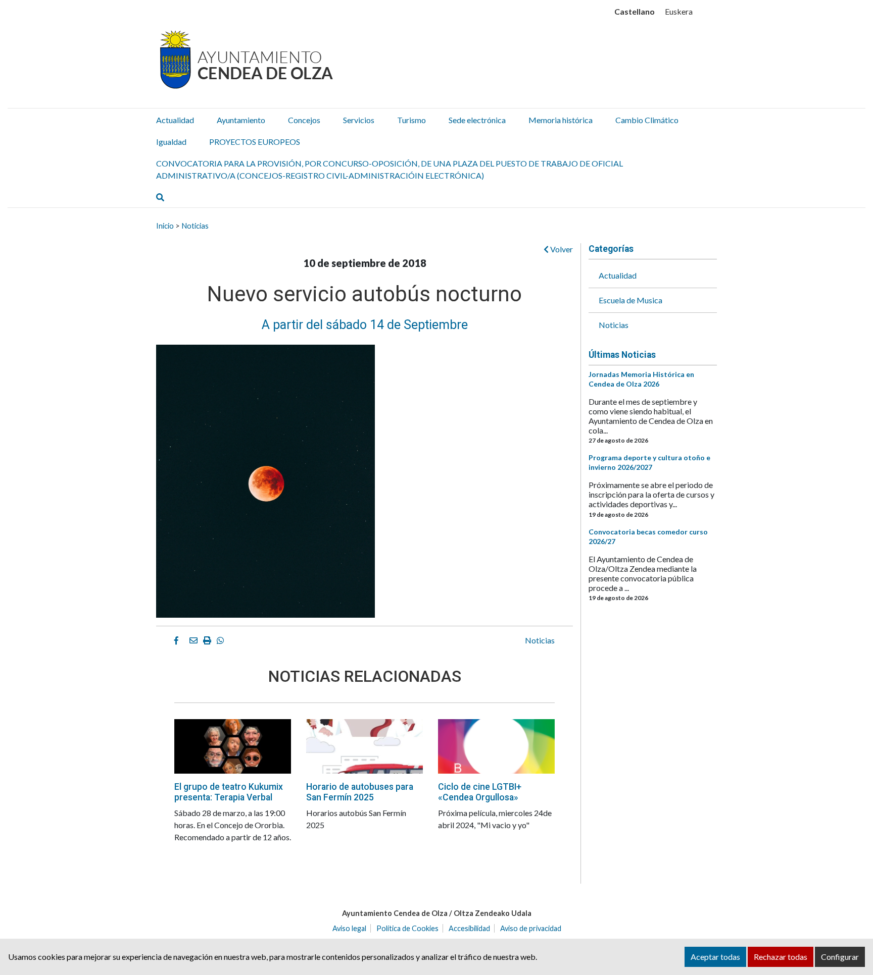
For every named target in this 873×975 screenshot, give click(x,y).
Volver (561, 249)
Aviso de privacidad (530, 928)
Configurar (840, 956)
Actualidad (175, 120)
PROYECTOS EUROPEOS (254, 141)
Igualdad (171, 141)
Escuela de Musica (630, 300)
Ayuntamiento (241, 120)
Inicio (165, 225)
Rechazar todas (780, 956)
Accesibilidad (469, 928)
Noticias (195, 225)
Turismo (411, 120)
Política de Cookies (407, 928)
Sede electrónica (477, 120)
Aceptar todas (715, 956)
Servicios (358, 120)
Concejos (304, 120)
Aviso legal (349, 928)
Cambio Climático (646, 120)
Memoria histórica (560, 120)
